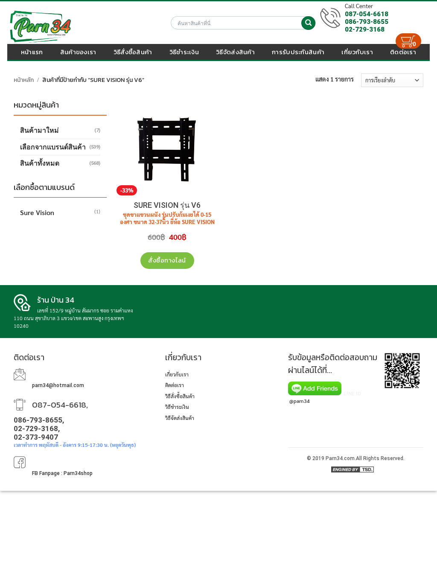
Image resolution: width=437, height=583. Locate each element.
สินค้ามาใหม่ (39, 130)
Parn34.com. (341, 458)
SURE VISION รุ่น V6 (167, 205)
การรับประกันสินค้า (298, 52)
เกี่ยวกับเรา (177, 374)
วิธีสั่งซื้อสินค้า (133, 52)
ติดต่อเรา (174, 385)
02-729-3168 (365, 29)
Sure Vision (37, 212)
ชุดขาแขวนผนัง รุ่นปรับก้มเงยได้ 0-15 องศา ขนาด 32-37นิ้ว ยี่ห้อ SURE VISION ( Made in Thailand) (167, 222)
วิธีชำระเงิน (184, 52)
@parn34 (299, 400)
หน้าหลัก (24, 80)
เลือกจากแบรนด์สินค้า (53, 147)
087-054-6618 (366, 14)
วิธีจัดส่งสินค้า (235, 52)
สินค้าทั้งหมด (39, 163)
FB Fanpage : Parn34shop (62, 473)
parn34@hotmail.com (58, 385)
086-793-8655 (366, 22)
